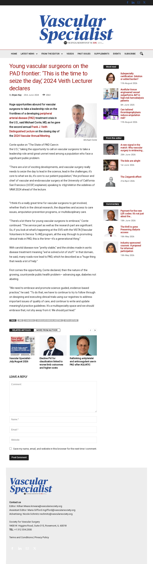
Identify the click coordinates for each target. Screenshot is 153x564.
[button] (141, 54)
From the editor (50, 54)
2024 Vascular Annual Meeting (32, 135)
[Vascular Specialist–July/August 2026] (22, 345)
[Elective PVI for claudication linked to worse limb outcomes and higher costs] (53, 345)
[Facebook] (127, 2)
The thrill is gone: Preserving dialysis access (130, 230)
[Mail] (138, 2)
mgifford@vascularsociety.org (59, 510)
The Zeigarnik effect (131, 177)
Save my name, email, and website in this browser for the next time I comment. (55, 448)
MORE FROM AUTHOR (46, 330)
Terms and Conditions (21, 537)
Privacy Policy (42, 537)
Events (117, 54)
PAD (20, 320)
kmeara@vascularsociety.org (46, 506)
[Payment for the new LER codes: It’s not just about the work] (110, 215)
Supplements (101, 54)
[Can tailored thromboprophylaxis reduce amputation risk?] (110, 113)
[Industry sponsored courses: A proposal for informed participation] (110, 247)
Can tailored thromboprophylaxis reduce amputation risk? (131, 113)
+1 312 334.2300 (23, 529)
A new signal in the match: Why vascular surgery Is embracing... (132, 148)
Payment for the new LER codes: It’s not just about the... (132, 214)
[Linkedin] (133, 2)
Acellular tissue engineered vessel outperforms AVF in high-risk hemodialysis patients (132, 95)
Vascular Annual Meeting (49, 320)
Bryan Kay (16, 95)
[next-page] (95, 330)
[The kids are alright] (110, 165)
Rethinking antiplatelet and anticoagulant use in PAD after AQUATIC (83, 361)
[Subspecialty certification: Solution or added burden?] (110, 77)
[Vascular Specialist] (76, 29)
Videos (70, 54)
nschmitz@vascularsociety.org (56, 514)
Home (14, 54)
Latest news (27, 54)
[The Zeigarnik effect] (110, 181)
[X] (144, 2)
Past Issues (84, 54)
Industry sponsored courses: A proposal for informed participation (131, 247)
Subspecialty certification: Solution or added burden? (131, 76)
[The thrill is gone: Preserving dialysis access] (110, 231)
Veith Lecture (71, 320)
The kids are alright (130, 161)
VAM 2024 (29, 320)
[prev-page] (90, 330)
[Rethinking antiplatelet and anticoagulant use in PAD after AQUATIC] (83, 345)
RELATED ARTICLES (21, 330)
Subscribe (129, 54)
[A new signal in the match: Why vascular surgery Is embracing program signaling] (110, 149)
